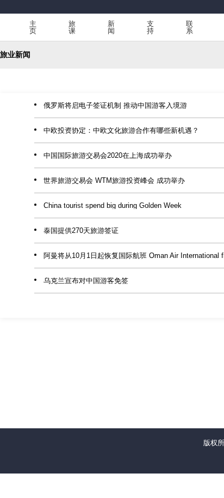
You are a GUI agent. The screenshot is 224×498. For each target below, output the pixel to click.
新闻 (111, 27)
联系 (189, 27)
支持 (150, 27)
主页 (32, 27)
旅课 (72, 27)
